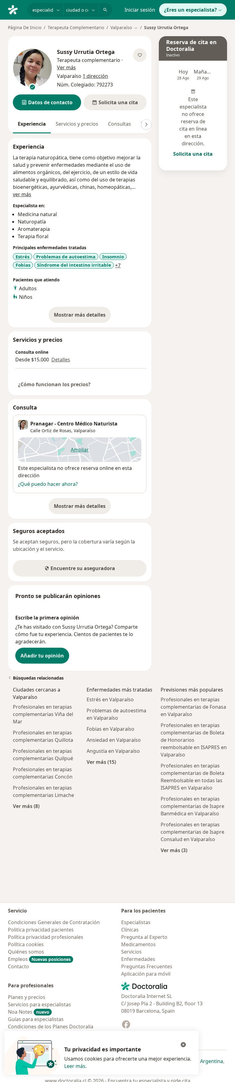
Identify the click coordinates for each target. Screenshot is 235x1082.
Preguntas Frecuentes (146, 966)
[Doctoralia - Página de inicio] (15, 9)
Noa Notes (28, 1011)
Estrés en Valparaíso (110, 699)
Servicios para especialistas (39, 1004)
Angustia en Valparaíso (113, 751)
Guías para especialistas (36, 1019)
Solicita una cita (193, 153)
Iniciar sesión (140, 9)
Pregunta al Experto (144, 937)
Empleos (39, 959)
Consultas (119, 123)
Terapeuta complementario (88, 60)
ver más (22, 194)
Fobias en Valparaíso (110, 729)
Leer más (74, 1066)
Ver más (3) (174, 850)
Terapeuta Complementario (76, 27)
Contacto (18, 966)
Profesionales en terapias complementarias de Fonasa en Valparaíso (193, 707)
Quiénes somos (26, 951)
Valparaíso (84, 430)
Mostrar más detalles (82, 316)
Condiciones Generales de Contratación (54, 922)
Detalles (60, 359)
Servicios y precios (77, 123)
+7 (118, 265)
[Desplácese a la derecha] (146, 124)
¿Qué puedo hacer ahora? (48, 484)
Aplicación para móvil (145, 973)
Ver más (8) (26, 806)
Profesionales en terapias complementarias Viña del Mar (43, 714)
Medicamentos (138, 944)
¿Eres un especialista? (190, 9)
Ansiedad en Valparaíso (114, 740)
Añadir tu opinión (42, 655)
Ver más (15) (101, 761)
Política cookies (26, 944)
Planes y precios (26, 997)
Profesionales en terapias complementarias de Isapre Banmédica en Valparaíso (192, 806)
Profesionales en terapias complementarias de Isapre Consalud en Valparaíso (192, 832)
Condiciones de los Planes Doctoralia (50, 1026)
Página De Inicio (24, 27)
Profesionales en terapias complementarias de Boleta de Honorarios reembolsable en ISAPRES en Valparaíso (194, 740)
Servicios (131, 951)
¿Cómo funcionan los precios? (54, 384)
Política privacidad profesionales (45, 937)
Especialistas (136, 922)
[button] (47, 102)
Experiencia (32, 123)
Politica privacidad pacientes (41, 929)
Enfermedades (138, 959)
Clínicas (130, 929)
